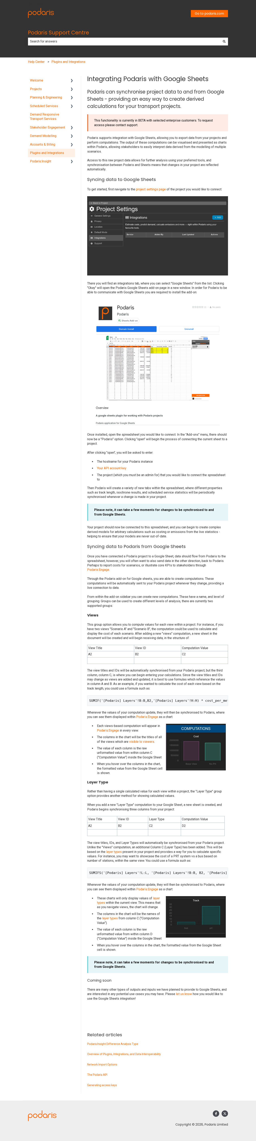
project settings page (151, 189)
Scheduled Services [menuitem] (44, 106)
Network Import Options (102, 1064)
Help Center (36, 62)
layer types (114, 852)
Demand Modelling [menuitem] (43, 136)
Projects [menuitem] (36, 89)
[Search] (224, 41)
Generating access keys (102, 1085)
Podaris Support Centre (58, 32)
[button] (72, 81)
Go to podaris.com (209, 13)
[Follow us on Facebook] (216, 1113)
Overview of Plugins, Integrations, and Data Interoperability (124, 1054)
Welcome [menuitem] (36, 80)
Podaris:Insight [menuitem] (40, 161)
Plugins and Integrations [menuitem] (47, 153)
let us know (184, 994)
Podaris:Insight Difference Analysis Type (112, 1043)
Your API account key (111, 468)
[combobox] (124, 41)
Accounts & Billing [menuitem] (42, 144)
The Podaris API (97, 1074)
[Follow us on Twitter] (225, 1113)
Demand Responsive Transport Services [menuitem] (44, 117)
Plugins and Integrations (68, 62)
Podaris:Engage (98, 570)
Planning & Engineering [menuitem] (46, 97)
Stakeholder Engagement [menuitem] (47, 127)
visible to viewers (141, 742)
